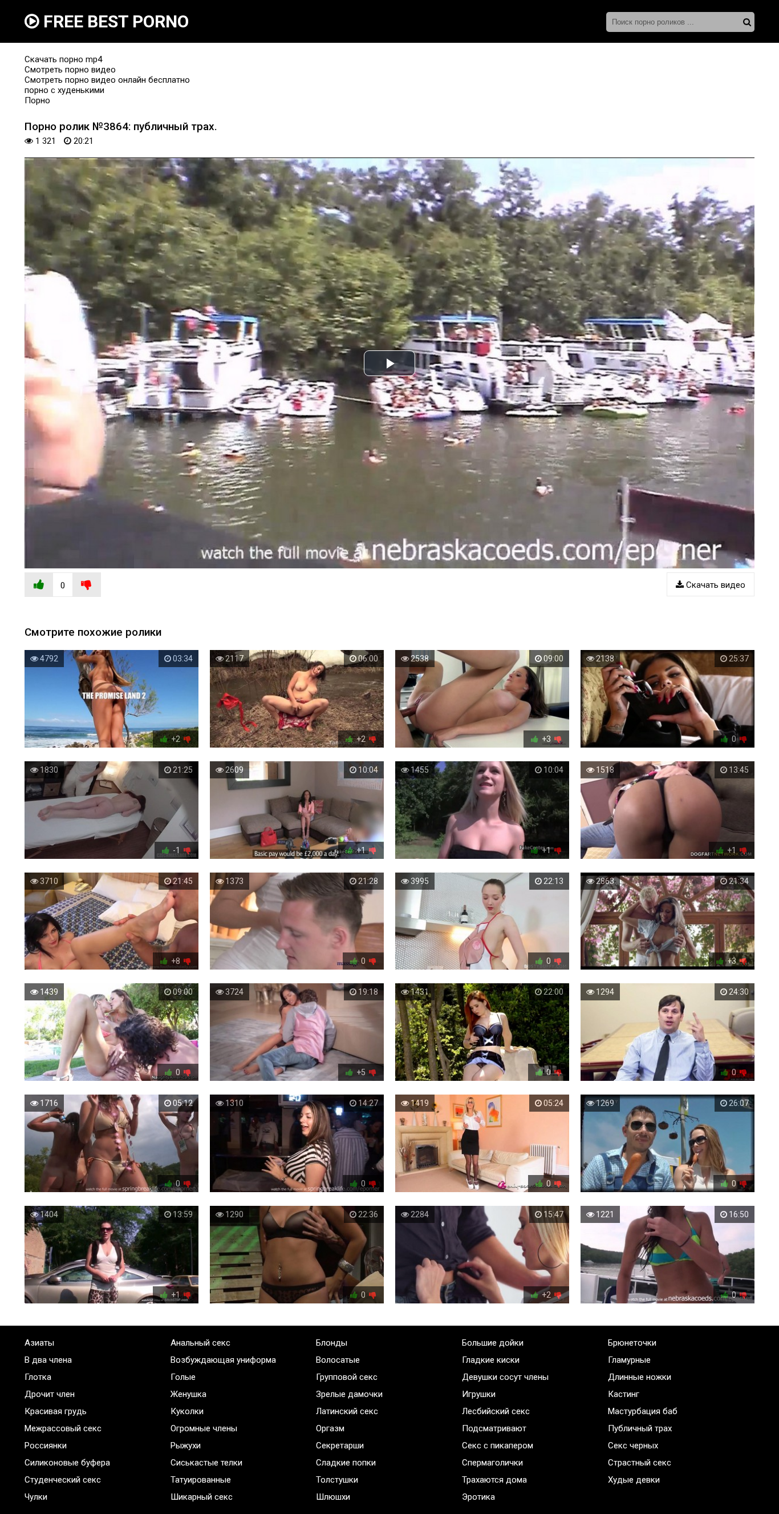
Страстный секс (639, 1463)
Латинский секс (347, 1411)
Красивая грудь (56, 1411)
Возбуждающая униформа (223, 1360)
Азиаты (39, 1343)
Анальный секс (200, 1343)
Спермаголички (492, 1463)
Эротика (478, 1497)
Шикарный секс (202, 1497)
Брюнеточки (632, 1343)
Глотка (38, 1377)
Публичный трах (640, 1428)
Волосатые (338, 1360)
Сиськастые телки (206, 1463)
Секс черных (633, 1445)
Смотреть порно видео (70, 69)
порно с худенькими (64, 90)
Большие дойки (493, 1343)
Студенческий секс (63, 1480)
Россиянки (46, 1445)
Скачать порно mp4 (63, 59)
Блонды (331, 1343)
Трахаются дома (494, 1480)
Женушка (188, 1394)
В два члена (48, 1360)
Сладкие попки (346, 1463)
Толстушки (337, 1480)
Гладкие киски (491, 1360)
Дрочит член (50, 1394)
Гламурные (629, 1360)
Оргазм (330, 1428)
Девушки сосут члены (505, 1377)
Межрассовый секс (63, 1428)
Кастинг (623, 1394)
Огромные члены (204, 1428)
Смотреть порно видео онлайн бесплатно (107, 80)
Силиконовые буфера (67, 1463)
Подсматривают (494, 1428)
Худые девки (634, 1480)
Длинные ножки (639, 1377)
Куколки (187, 1411)
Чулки (36, 1497)
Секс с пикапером (497, 1445)
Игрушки (479, 1394)
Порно (37, 100)
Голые (183, 1377)
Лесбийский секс (496, 1411)
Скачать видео (714, 585)
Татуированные (201, 1480)
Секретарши (340, 1445)
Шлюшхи (333, 1497)
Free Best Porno (114, 21)
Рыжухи (186, 1445)
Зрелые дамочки (349, 1394)
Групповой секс (347, 1377)
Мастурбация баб (642, 1411)
